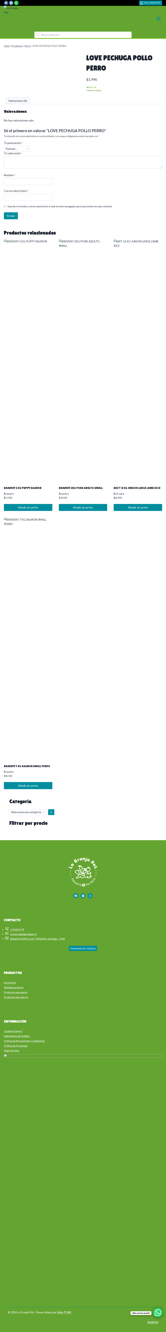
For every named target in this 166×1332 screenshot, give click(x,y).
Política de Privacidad (15, 1045)
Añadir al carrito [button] (28, 507)
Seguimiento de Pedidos (17, 1036)
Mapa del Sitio (11, 1050)
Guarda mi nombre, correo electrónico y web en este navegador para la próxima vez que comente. (59, 206)
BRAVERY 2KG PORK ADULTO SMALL (81, 488)
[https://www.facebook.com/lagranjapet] (75, 895)
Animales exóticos (14, 987)
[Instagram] (11, 3)
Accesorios (10, 982)
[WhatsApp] (16, 3)
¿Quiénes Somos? (13, 1031)
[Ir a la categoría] (51, 812)
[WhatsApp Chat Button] (158, 1312)
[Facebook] (6, 3)
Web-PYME (64, 1312)
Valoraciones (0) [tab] (17, 100)
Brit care (119, 493)
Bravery (9, 493)
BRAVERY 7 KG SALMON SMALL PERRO (27, 766)
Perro (98, 90)
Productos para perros (16, 997)
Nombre (10, 175)
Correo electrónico (16, 191)
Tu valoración (13, 153)
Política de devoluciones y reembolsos (24, 1040)
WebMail (152, 1322)
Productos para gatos (15, 992)
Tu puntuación (13, 143)
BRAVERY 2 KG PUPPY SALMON (23, 488)
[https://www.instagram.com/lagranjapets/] (83, 895)
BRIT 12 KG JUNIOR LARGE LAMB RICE (137, 488)
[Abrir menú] (158, 19)
